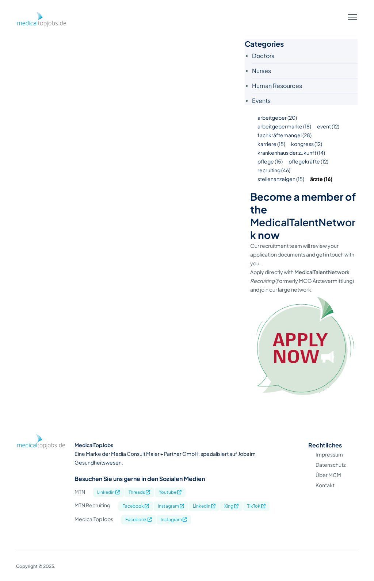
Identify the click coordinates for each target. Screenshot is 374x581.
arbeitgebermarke (284, 126)
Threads (137, 492)
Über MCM (328, 475)
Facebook (133, 506)
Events (261, 100)
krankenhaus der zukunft (291, 152)
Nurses (261, 70)
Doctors (263, 55)
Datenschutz (331, 464)
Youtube (168, 492)
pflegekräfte (308, 161)
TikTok (254, 506)
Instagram (169, 506)
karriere (271, 144)
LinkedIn (202, 506)
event (328, 126)
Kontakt (325, 485)
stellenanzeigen (280, 179)
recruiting (273, 170)
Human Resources (277, 85)
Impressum (329, 454)
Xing (229, 506)
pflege (270, 161)
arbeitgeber (277, 117)
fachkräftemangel (284, 135)
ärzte (321, 179)
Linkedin (106, 492)
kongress (306, 144)
